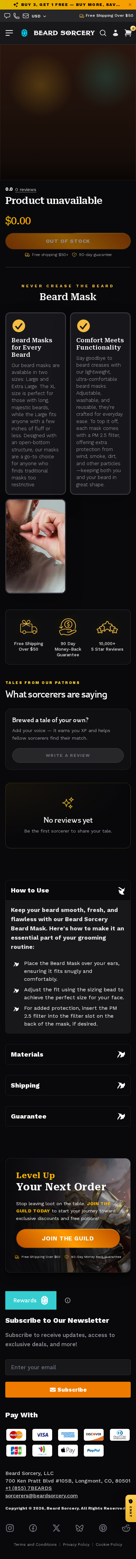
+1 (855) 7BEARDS (28, 1488)
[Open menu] (9, 33)
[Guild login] (115, 33)
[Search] (103, 33)
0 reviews (25, 189)
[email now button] (25, 15)
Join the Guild (68, 1238)
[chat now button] (7, 15)
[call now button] (16, 15)
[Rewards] (24, 33)
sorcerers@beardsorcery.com (41, 1495)
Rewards (25, 1300)
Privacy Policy (76, 1544)
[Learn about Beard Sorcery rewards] (68, 1300)
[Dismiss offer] (130, 5)
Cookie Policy (109, 1544)
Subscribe (72, 1389)
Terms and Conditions (35, 1544)
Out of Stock (68, 241)
